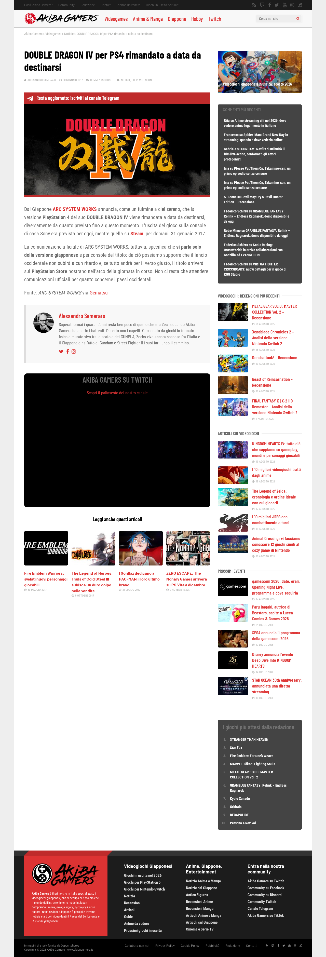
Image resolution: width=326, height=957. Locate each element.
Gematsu (99, 293)
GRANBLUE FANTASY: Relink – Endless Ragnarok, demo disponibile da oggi (256, 216)
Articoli (129, 910)
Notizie (69, 34)
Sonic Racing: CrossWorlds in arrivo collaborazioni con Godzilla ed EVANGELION (253, 250)
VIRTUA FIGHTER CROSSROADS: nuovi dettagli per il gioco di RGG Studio (255, 269)
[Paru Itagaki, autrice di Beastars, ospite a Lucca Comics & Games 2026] (233, 620)
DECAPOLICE (239, 815)
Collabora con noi (137, 946)
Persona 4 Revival (243, 823)
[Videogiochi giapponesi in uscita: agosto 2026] (260, 91)
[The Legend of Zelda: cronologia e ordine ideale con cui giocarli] (233, 504)
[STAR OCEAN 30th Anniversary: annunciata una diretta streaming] (233, 693)
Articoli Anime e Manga (203, 915)
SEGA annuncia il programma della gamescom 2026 (276, 635)
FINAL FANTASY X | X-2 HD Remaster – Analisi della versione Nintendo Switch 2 (274, 406)
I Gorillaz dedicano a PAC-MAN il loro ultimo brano (139, 579)
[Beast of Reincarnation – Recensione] (233, 392)
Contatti (106, 5)
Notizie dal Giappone (201, 888)
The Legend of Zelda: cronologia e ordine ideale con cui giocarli (274, 496)
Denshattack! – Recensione (274, 357)
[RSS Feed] (254, 5)
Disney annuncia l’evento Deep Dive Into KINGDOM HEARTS (272, 660)
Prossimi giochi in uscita (143, 930)
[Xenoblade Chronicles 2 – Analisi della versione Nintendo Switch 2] (233, 345)
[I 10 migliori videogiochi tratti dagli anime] (233, 482)
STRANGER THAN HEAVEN (249, 739)
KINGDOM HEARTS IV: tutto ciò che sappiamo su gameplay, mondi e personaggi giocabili (276, 449)
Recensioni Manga (199, 908)
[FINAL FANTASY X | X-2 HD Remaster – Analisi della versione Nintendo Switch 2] (233, 414)
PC (133, 80)
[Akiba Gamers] (61, 23)
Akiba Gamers (33, 34)
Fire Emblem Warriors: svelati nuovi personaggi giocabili (45, 579)
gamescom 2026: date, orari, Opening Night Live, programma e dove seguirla (276, 587)
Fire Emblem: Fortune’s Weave (251, 756)
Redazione (87, 5)
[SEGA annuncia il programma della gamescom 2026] (233, 646)
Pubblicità (213, 946)
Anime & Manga (148, 18)
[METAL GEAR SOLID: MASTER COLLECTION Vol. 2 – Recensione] (233, 319)
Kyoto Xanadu (240, 799)
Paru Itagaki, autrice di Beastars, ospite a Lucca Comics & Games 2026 (272, 612)
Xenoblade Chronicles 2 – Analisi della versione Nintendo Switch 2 (273, 337)
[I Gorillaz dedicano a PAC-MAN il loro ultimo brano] (141, 564)
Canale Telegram (260, 908)
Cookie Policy (190, 946)
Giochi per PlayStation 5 (142, 882)
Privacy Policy (165, 946)
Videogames (116, 18)
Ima (226, 168)
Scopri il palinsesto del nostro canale (117, 392)
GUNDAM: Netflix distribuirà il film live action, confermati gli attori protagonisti (254, 154)
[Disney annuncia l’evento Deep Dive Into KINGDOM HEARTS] (233, 667)
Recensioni (132, 903)
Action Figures (197, 895)
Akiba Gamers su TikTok (266, 915)
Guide (128, 916)
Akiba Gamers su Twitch (266, 881)
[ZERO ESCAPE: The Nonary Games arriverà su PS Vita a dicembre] (188, 564)
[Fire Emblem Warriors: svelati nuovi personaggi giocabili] (46, 564)
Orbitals (235, 807)
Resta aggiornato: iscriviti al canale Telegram (77, 98)
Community (66, 5)
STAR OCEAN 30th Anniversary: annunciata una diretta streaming (277, 685)
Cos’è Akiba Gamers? (38, 5)
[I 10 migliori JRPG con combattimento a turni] (233, 530)
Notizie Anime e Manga (203, 881)
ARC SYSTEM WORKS (75, 209)
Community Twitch (262, 901)
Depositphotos (70, 945)
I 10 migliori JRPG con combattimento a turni (270, 519)
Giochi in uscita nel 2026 (163, 5)
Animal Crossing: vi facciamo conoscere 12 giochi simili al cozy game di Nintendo (276, 544)
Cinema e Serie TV (200, 929)
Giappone (177, 18)
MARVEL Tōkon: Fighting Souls (253, 764)
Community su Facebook (266, 888)
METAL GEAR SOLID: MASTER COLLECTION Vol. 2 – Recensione (274, 311)
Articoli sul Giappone (202, 922)
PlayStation (144, 80)
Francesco (231, 135)
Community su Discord (264, 895)
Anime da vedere (128, 5)
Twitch (214, 18)
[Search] (298, 18)
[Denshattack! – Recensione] (233, 371)
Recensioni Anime (199, 901)
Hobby (197, 18)
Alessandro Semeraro (42, 80)
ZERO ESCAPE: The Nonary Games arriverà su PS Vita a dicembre (186, 579)
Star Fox (236, 748)
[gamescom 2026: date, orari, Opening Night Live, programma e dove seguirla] (233, 594)
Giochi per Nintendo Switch (144, 889)
